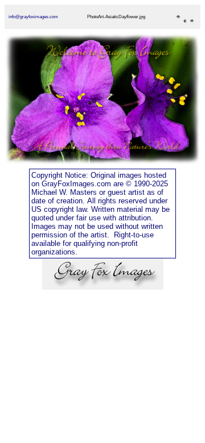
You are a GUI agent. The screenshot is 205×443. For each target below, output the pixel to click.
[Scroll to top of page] (102, 286)
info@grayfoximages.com (33, 16)
